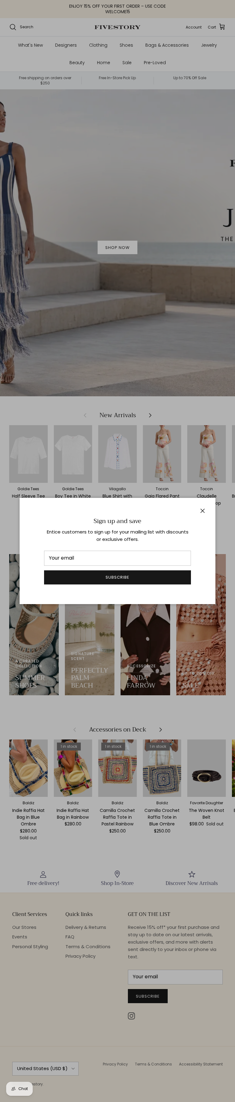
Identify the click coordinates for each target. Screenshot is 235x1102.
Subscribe (117, 577)
